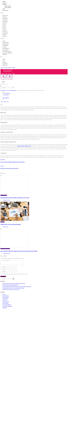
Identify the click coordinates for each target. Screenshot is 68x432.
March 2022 (5, 16)
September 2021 (5, 21)
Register (4, 59)
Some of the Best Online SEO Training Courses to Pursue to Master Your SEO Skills (18, 251)
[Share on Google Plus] (0, 103)
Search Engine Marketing (7, 51)
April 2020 (4, 34)
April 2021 (4, 28)
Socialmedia (5, 54)
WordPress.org (5, 65)
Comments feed (5, 63)
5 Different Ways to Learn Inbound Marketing (10, 224)
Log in (4, 60)
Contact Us (5, 10)
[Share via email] (2, 103)
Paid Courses (8, 7)
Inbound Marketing (6, 48)
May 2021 (4, 27)
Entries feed (5, 62)
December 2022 (5, 15)
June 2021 (4, 25)
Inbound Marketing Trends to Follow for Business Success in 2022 (14, 197)
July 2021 (4, 24)
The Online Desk (7, 93)
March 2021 (5, 30)
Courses (5, 4)
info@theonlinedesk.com (7, 71)
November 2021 (5, 18)
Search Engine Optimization (7, 52)
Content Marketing (6, 42)
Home (4, 1)
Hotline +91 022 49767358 (7, 69)
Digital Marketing (5, 297)
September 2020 (5, 33)
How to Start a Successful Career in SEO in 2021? (11, 289)
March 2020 (5, 36)
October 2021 (5, 19)
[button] (4, 82)
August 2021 (5, 22)
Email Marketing (5, 45)
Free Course (5, 46)
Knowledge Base (5, 49)
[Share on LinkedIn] (1, 103)
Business (4, 294)
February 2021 (5, 31)
